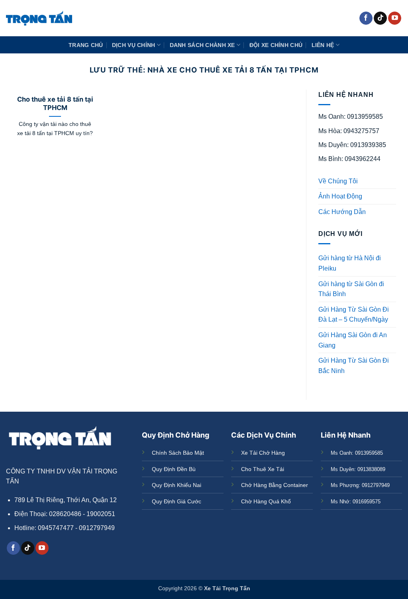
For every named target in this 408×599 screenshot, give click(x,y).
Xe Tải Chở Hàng (263, 453)
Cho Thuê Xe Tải (262, 469)
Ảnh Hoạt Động (340, 196)
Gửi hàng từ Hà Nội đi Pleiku (349, 263)
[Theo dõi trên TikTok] (380, 18)
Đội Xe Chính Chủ (276, 45)
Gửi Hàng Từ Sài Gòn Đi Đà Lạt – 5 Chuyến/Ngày (353, 314)
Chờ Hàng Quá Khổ (266, 501)
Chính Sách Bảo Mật (178, 453)
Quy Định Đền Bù (174, 469)
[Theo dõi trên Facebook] (366, 18)
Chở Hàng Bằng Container (274, 485)
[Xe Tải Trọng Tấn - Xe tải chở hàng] (39, 18)
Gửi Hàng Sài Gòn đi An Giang (352, 340)
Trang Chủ (86, 45)
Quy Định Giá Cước (176, 501)
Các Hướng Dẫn (342, 211)
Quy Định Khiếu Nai (176, 485)
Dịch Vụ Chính (133, 45)
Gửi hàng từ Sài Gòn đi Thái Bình (351, 289)
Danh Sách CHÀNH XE (202, 45)
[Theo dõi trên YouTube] (394, 18)
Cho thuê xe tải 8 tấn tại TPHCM (55, 103)
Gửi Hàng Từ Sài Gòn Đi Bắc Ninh (353, 365)
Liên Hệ (323, 45)
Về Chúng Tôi (338, 181)
